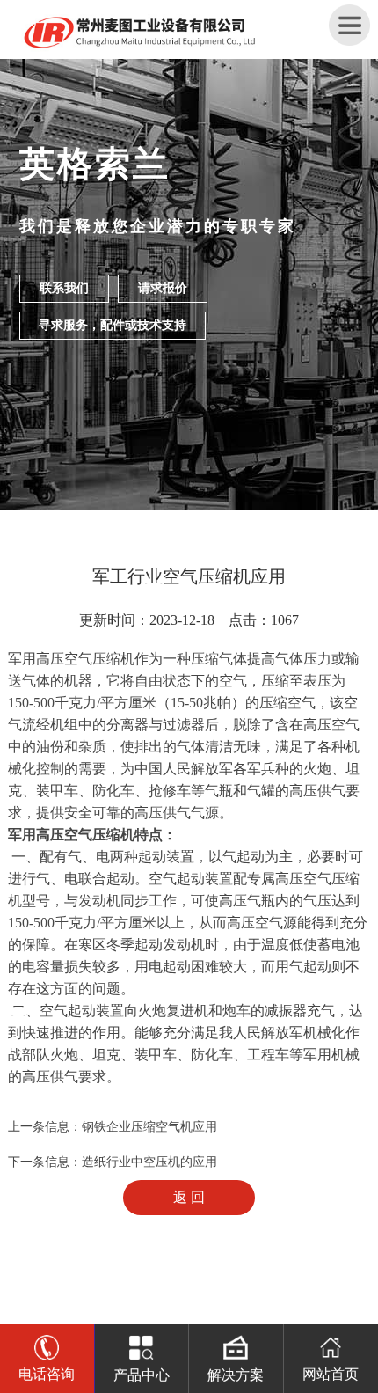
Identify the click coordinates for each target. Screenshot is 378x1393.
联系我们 (64, 288)
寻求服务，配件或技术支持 (112, 325)
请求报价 (162, 288)
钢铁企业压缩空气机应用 (149, 1126)
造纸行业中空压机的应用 (149, 1162)
